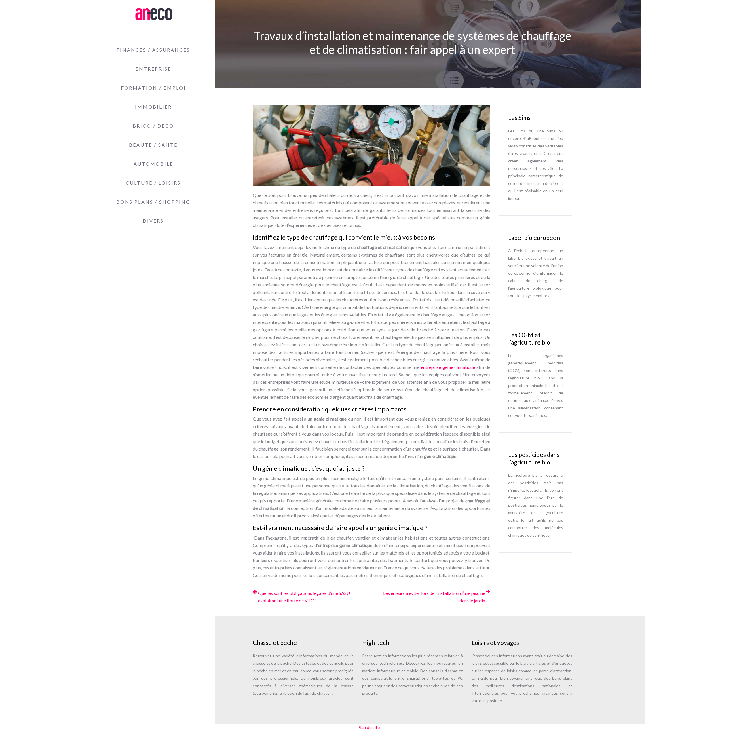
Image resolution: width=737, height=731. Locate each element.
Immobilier (153, 106)
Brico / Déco (153, 125)
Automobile (153, 163)
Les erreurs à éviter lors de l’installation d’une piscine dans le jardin (434, 596)
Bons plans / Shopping (153, 201)
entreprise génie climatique (448, 367)
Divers (153, 220)
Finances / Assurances (153, 49)
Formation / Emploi (153, 87)
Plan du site (368, 727)
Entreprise (153, 68)
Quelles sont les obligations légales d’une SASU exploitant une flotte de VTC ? (304, 596)
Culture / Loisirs (153, 182)
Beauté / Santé (153, 144)
